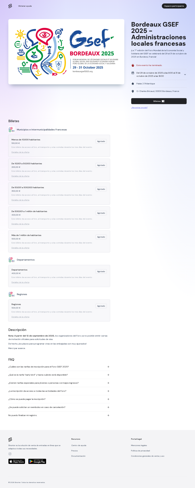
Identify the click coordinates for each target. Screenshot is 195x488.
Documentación (78, 456)
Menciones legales (139, 445)
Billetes (157, 101)
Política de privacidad (140, 450)
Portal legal (136, 439)
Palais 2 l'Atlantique (143, 82)
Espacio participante (174, 6)
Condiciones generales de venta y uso (147, 456)
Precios (74, 450)
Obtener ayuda (25, 6)
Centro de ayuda (78, 445)
